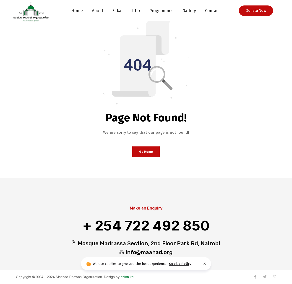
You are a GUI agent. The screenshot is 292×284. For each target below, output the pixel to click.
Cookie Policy (180, 264)
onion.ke (127, 277)
